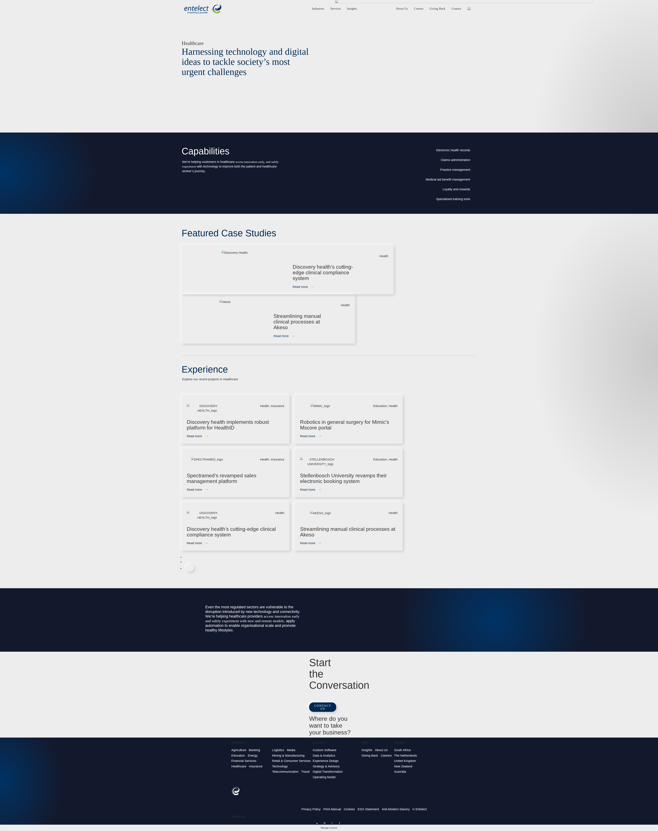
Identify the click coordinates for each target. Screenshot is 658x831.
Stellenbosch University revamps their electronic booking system (343, 478)
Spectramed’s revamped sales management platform (221, 478)
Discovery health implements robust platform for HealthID (228, 425)
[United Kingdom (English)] (469, 8)
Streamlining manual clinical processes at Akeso (297, 321)
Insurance (277, 406)
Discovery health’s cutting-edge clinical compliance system (323, 272)
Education (380, 406)
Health (383, 256)
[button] (322, 707)
